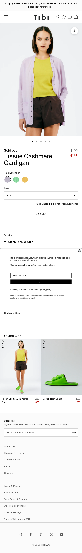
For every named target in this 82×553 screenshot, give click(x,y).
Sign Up (41, 282)
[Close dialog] (79, 250)
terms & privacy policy (42, 290)
